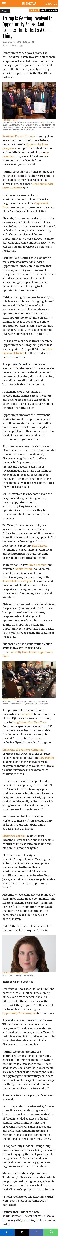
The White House (9, 120)
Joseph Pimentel (10, 45)
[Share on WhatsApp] (50, 1232)
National (34, 10)
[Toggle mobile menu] (4, 3)
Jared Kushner (38, 564)
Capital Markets (49, 10)
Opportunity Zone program (19, 1013)
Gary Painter (46, 757)
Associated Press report (17, 581)
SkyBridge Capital (13, 835)
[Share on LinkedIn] (7, 1232)
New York (40, 722)
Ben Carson (39, 545)
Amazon (27, 714)
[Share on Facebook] (36, 1232)
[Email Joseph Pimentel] (21, 46)
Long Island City (22, 722)
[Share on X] (22, 1232)
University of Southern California (22, 749)
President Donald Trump (18, 136)
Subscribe (50, 3)
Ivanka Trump (24, 568)
